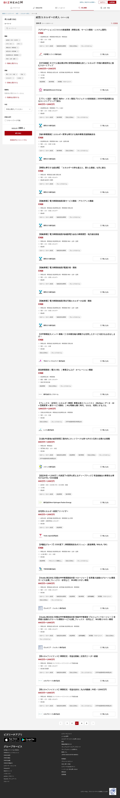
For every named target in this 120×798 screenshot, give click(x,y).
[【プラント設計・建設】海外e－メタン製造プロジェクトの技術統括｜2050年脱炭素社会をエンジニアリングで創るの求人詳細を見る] (77, 112)
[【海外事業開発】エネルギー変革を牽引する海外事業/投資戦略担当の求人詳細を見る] (77, 147)
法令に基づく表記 (66, 764)
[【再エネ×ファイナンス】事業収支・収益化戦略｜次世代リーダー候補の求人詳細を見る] (77, 669)
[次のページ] (93, 723)
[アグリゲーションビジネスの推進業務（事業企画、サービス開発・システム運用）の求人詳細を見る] (77, 42)
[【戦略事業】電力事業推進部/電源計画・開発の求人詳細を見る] (77, 280)
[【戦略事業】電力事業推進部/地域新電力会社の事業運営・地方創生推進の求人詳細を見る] (77, 247)
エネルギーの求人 (25, 13)
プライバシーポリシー (67, 761)
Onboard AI (7, 768)
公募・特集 (106, 8)
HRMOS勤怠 (7, 757)
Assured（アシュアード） (10, 778)
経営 (17, 13)
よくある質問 (65, 736)
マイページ (16, 8)
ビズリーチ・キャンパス (10, 765)
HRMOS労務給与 (8, 763)
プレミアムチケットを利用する (69, 749)
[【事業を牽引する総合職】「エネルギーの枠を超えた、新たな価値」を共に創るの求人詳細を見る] (77, 180)
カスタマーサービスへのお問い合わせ (71, 739)
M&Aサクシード (8, 771)
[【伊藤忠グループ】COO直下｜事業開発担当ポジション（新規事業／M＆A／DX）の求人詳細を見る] (77, 557)
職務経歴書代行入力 (67, 744)
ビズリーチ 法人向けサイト (68, 766)
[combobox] (18, 109)
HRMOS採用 (7, 755)
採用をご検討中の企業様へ (88, 2)
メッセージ (61, 8)
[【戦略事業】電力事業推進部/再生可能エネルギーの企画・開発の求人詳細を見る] (77, 313)
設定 (63, 741)
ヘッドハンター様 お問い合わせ (70, 769)
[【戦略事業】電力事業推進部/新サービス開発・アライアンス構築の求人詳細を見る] (77, 214)
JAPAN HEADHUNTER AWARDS (70, 754)
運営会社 (64, 771)
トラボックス (7, 773)
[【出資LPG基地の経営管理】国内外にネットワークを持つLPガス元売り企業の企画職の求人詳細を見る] (77, 453)
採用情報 (64, 774)
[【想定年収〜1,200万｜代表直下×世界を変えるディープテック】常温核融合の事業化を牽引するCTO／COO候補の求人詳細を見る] (77, 489)
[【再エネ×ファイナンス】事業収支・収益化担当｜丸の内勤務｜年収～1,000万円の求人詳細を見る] (77, 702)
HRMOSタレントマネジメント (11, 752)
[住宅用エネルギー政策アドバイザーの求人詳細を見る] (77, 524)
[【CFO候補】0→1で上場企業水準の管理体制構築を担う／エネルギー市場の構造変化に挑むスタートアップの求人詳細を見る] (77, 77)
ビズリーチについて (67, 733)
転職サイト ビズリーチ (8, 13)
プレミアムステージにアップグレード (71, 746)
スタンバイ (6, 781)
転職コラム (64, 752)
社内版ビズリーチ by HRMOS (11, 750)
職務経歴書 (39, 8)
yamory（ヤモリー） (9, 776)
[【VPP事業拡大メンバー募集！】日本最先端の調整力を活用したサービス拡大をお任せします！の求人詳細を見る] (77, 348)
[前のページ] (60, 723)
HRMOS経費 (7, 760)
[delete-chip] (19, 40)
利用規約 (64, 758)
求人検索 (84, 8)
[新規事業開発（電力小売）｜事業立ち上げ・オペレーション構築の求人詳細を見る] (77, 382)
